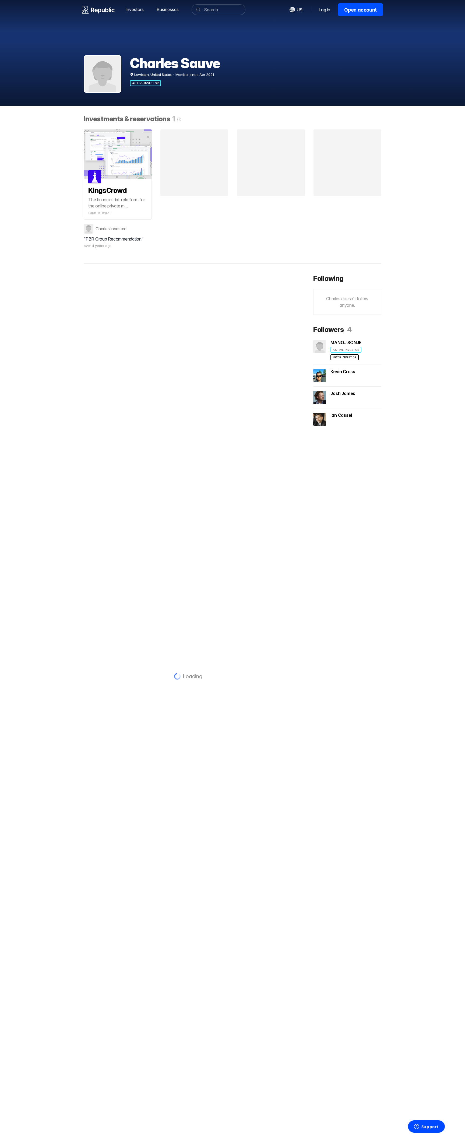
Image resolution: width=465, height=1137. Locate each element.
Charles (103, 228)
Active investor (145, 83)
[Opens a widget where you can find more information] (426, 1127)
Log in (324, 9)
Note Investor (345, 357)
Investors (134, 9)
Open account (360, 10)
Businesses (168, 9)
